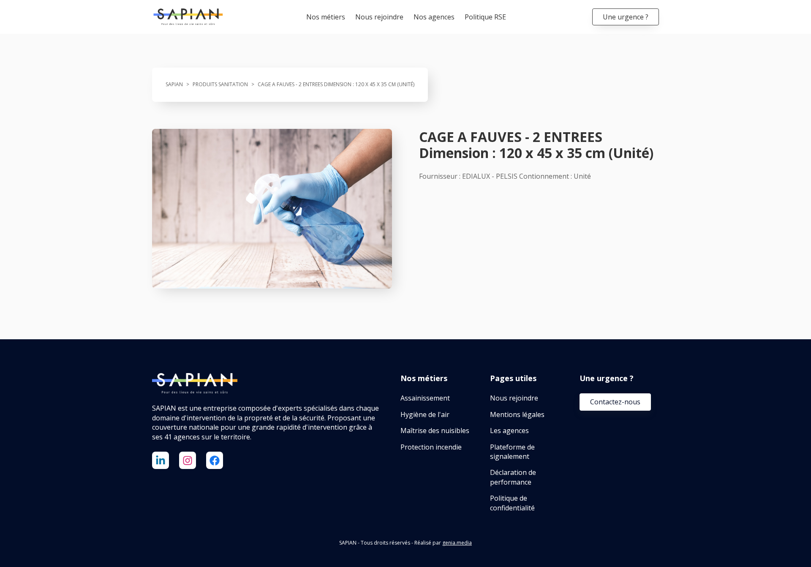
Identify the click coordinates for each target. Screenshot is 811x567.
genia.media (457, 542)
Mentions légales (517, 414)
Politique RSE (485, 17)
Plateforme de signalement (512, 451)
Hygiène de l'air (424, 414)
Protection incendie (431, 447)
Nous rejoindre (379, 17)
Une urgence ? (625, 17)
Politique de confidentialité (512, 502)
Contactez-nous (615, 401)
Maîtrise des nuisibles (434, 430)
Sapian (174, 84)
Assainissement (425, 398)
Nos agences (434, 17)
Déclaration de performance (513, 477)
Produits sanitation (220, 84)
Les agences (509, 430)
